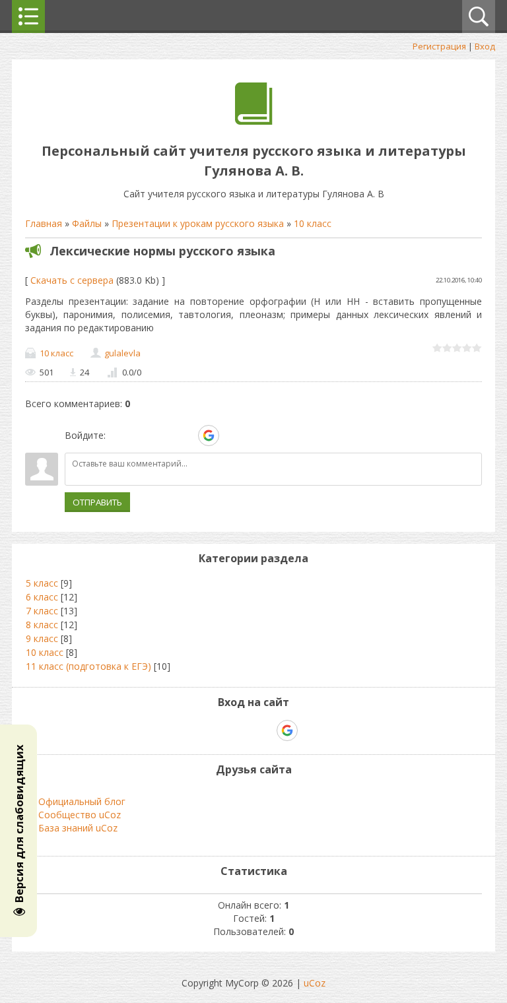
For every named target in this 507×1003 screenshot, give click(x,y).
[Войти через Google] (208, 435)
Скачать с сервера (72, 280)
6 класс (42, 597)
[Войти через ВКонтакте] (141, 435)
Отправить (97, 502)
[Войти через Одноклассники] (232, 435)
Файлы (87, 223)
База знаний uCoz (78, 828)
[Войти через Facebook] (163, 435)
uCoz (314, 983)
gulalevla (122, 353)
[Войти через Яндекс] (185, 435)
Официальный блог (81, 801)
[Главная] (254, 121)
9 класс (42, 638)
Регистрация (439, 46)
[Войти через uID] (118, 435)
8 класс (42, 624)
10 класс (312, 223)
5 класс (42, 583)
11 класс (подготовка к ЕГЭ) (88, 666)
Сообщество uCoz (79, 814)
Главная (43, 223)
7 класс (42, 610)
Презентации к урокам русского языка (198, 223)
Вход (485, 46)
